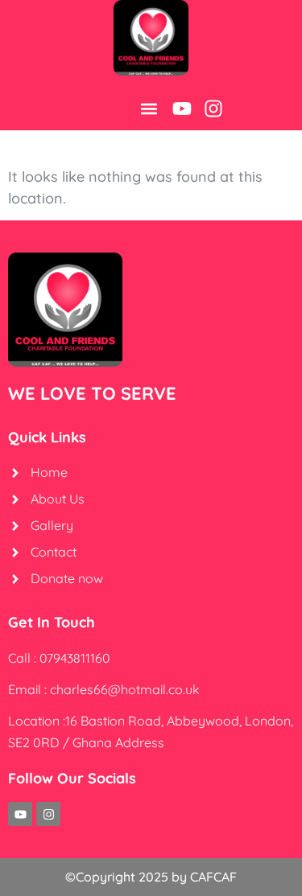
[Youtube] (182, 108)
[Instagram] (213, 108)
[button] (148, 109)
